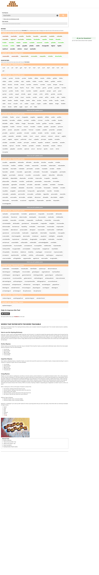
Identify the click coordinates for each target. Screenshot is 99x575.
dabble (51, 103)
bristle (45, 100)
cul (8, 68)
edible (11, 123)
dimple (55, 84)
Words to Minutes (7, 440)
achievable (36, 172)
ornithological (6, 275)
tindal (16, 97)
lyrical (33, 149)
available (45, 184)
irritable (27, 165)
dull (16, 68)
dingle (57, 103)
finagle (24, 123)
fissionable (45, 172)
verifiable (23, 255)
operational (5, 233)
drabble (63, 103)
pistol (59, 91)
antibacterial (58, 275)
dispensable (40, 200)
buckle (56, 100)
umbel (41, 97)
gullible (44, 123)
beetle (28, 100)
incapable (47, 178)
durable (60, 120)
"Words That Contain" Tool (9, 443)
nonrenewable (6, 223)
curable (54, 120)
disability (30, 252)
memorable (14, 200)
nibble (4, 81)
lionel (31, 136)
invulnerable (50, 226)
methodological (38, 278)
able (58, 97)
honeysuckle (31, 191)
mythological (49, 255)
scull (43, 68)
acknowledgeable (43, 242)
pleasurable (5, 181)
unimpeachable (14, 214)
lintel (22, 91)
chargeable (25, 117)
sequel (17, 94)
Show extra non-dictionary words (11, 19)
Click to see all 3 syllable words (35, 155)
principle (26, 142)
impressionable (58, 252)
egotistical (36, 258)
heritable (56, 191)
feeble (46, 81)
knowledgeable (6, 203)
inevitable (5, 220)
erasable (50, 162)
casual (37, 136)
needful (35, 91)
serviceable (13, 197)
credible (33, 120)
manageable (53, 172)
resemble (55, 142)
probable (59, 130)
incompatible (38, 245)
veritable (29, 197)
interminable (41, 226)
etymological (16, 275)
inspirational (15, 239)
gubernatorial (28, 278)
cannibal (26, 120)
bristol (22, 84)
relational (20, 175)
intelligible (52, 236)
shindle (23, 94)
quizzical (12, 133)
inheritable (24, 239)
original (44, 175)
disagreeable (33, 239)
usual (4, 139)
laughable (5, 126)
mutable (38, 130)
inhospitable (5, 252)
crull (3, 68)
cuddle (45, 103)
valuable (62, 142)
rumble (11, 94)
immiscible (5, 165)
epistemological (29, 298)
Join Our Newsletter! (84, 38)
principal (43, 139)
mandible (5, 149)
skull (48, 68)
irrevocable (56, 220)
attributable (16, 223)
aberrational (14, 230)
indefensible (47, 245)
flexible (24, 145)
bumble (29, 84)
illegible (4, 175)
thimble (17, 78)
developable (32, 217)
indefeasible (59, 217)
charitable (60, 184)
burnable (12, 120)
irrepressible (60, 226)
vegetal (10, 139)
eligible (61, 197)
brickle (39, 100)
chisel (9, 103)
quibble (53, 81)
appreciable (28, 172)
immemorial (47, 252)
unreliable (53, 242)
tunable (53, 133)
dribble (49, 78)
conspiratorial (6, 278)
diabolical (23, 252)
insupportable (16, 249)
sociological (45, 287)
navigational (45, 249)
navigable (12, 191)
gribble (55, 78)
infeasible (14, 181)
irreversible (48, 220)
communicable (15, 233)
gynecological (49, 275)
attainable (37, 184)
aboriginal (32, 230)
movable (32, 126)
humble (64, 88)
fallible (17, 123)
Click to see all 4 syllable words (35, 207)
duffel (15, 107)
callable (19, 120)
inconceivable (18, 245)
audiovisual (42, 268)
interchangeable (16, 236)
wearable (11, 136)
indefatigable (16, 272)
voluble (53, 145)
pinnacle (60, 126)
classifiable (55, 249)
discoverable (42, 217)
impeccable (38, 178)
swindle (4, 97)
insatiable (44, 168)
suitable (33, 133)
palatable (13, 194)
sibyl (22, 81)
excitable (30, 178)
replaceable (5, 184)
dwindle (10, 88)
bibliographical (41, 281)
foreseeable (47, 188)
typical (59, 133)
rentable (38, 145)
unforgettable (17, 258)
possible (24, 130)
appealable (12, 162)
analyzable (60, 236)
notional (50, 136)
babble (63, 97)
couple (32, 103)
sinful (41, 94)
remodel (26, 133)
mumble (28, 91)
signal (29, 94)
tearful (11, 97)
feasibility (24, 226)
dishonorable (6, 226)
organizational (46, 272)
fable (35, 107)
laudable (58, 123)
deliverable (59, 214)
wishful (59, 81)
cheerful (35, 84)
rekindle (4, 145)
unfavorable (24, 242)
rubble (10, 81)
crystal (49, 84)
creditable (13, 188)
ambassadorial (49, 278)
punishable (12, 175)
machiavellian (56, 272)
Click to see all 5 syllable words (35, 262)
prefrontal (23, 139)
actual (18, 117)
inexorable (13, 220)
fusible (38, 123)
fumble (38, 88)
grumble (57, 88)
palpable (12, 149)
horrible (51, 123)
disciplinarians (27, 291)
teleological (5, 287)
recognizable (53, 258)
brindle (16, 84)
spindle (53, 94)
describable (54, 197)
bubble (30, 78)
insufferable (38, 220)
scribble (16, 81)
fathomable (5, 200)
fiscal (27, 88)
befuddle (4, 123)
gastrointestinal (26, 275)
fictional (31, 130)
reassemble (35, 165)
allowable (45, 197)
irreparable (41, 214)
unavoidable (14, 242)
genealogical (35, 272)
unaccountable (6, 258)
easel (26, 107)
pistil (54, 91)
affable (47, 117)
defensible (60, 175)
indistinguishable (38, 275)
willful (46, 97)
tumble (35, 97)
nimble (4, 78)
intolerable (51, 239)
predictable (29, 181)
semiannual (5, 242)
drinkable (5, 117)
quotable (19, 133)
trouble (41, 81)
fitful (32, 88)
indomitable (43, 233)
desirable (36, 162)
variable (37, 168)
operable (48, 200)
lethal (4, 84)
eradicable (51, 217)
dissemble (46, 145)
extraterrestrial (15, 287)
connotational (28, 245)
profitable (38, 194)
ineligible (51, 223)
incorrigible (42, 239)
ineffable (20, 165)
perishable (63, 172)
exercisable (44, 258)
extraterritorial (41, 298)
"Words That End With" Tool (9, 442)
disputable (56, 200)
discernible (30, 188)
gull (21, 68)
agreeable (14, 184)
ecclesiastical (6, 284)
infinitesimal (26, 284)
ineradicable (24, 268)
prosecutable (23, 230)
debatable (21, 188)
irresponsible (36, 249)
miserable (19, 172)
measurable (47, 181)
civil (21, 103)
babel (4, 100)
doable (25, 136)
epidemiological (7, 305)
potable (45, 130)
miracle (26, 126)
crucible (47, 120)
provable (4, 133)
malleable (21, 168)
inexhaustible (6, 249)
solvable (4, 142)
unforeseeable (40, 255)
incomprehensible (30, 281)
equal (16, 88)
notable (39, 126)
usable (4, 136)
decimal (39, 149)
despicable (23, 178)
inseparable (30, 220)
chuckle (15, 103)
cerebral (33, 142)
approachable (41, 191)
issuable (4, 162)
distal (4, 88)
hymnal (4, 91)
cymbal (24, 78)
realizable (5, 214)
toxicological (36, 284)
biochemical (15, 226)
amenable (22, 184)
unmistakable (26, 249)
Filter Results (5, 21)
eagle (20, 107)
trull (58, 68)
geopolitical (56, 284)
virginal (16, 139)
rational (57, 136)
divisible (43, 162)
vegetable (40, 117)
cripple (39, 103)
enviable (62, 188)
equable (40, 142)
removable (30, 194)
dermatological (6, 281)
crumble (42, 84)
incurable (28, 175)
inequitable (52, 233)
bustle (62, 100)
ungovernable (27, 258)
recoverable (50, 214)
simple (35, 94)
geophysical (32, 214)
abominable (26, 236)
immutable (56, 181)
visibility (31, 255)
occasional (23, 200)
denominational (52, 268)
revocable (5, 197)
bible (33, 100)
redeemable (52, 165)
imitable (57, 162)
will (3, 71)
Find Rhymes (5, 12)
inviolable (24, 214)
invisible (21, 181)
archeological (17, 291)
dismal (61, 84)
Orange (5, 415)
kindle (17, 91)
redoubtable (61, 165)
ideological (55, 287)
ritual (30, 139)
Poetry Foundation (7, 445)
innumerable (60, 223)
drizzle (10, 107)
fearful (22, 88)
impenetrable (57, 245)
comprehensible (7, 245)
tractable (57, 139)
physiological (36, 287)
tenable (40, 133)
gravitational (25, 223)
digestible (46, 194)
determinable (23, 217)
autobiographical (18, 298)
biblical (60, 145)
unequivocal (59, 255)
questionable (21, 191)
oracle (51, 149)
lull (30, 68)
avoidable (52, 184)
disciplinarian (37, 291)
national (43, 136)
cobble (26, 103)
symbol (11, 78)
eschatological (46, 284)
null (39, 68)
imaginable (44, 223)
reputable (54, 178)
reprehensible (15, 255)
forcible (18, 145)
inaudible (5, 191)
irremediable (15, 268)
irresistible (5, 230)
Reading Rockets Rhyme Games (10, 446)
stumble (59, 94)
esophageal (39, 252)
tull (62, 68)
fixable (12, 117)
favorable (5, 172)
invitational (35, 236)
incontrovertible (17, 278)
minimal (19, 126)
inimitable (21, 220)
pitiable (12, 172)
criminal (40, 120)
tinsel (22, 97)
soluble (19, 142)
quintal (4, 94)
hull (25, 68)
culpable (36, 139)
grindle (50, 88)
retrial (57, 149)
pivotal (10, 130)
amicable (29, 184)
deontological (6, 272)
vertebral (47, 142)
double (42, 78)
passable (53, 126)
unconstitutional (52, 281)
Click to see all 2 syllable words (35, 110)
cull (12, 68)
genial (44, 88)
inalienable (5, 217)
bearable (4, 120)
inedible (13, 165)
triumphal (5, 152)
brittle (50, 100)
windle (52, 97)
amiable (52, 168)
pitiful (4, 130)
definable (28, 162)
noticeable (5, 194)
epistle (46, 149)
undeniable (33, 242)
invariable (59, 239)
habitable (55, 188)
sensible (19, 149)
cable (3, 103)
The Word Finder (12, 4)
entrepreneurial (16, 284)
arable (53, 117)
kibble (61, 78)
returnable (13, 168)
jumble (11, 91)
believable (21, 162)
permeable (30, 168)
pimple (49, 91)
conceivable (36, 175)
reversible (62, 194)
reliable (59, 168)
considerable (6, 239)
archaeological (6, 291)
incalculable (5, 236)
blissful (10, 84)
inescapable (61, 233)
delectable (5, 178)
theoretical (14, 217)
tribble (34, 81)
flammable (31, 123)
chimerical (5, 188)
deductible (52, 175)
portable (31, 145)
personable (54, 194)
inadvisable (25, 233)
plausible (16, 130)
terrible (47, 133)
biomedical (15, 252)
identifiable (33, 268)
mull (34, 68)
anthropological (17, 281)
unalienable (5, 268)
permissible (21, 194)
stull (53, 68)
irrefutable (32, 226)
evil (31, 107)
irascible (49, 191)
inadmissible (50, 230)
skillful (47, 94)
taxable (50, 139)
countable (12, 142)
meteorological (6, 298)
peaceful (42, 91)
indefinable (59, 230)
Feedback (6, 313)
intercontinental (60, 278)
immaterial (5, 255)
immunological (26, 287)
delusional (38, 197)
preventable (38, 181)
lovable (12, 126)
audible (59, 117)
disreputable (34, 223)
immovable (38, 188)
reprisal (11, 145)
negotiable (31, 200)
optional (26, 149)
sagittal (64, 136)
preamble (52, 130)
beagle (22, 100)
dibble (36, 78)
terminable (22, 197)
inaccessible (41, 230)
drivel (4, 107)
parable (46, 126)
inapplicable (34, 233)
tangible (32, 117)
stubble (28, 81)
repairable (5, 168)
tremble (28, 97)
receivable (44, 165)
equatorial (43, 236)
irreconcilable (26, 272)
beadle (16, 100)
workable (18, 136)
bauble (10, 100)
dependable (14, 178)
